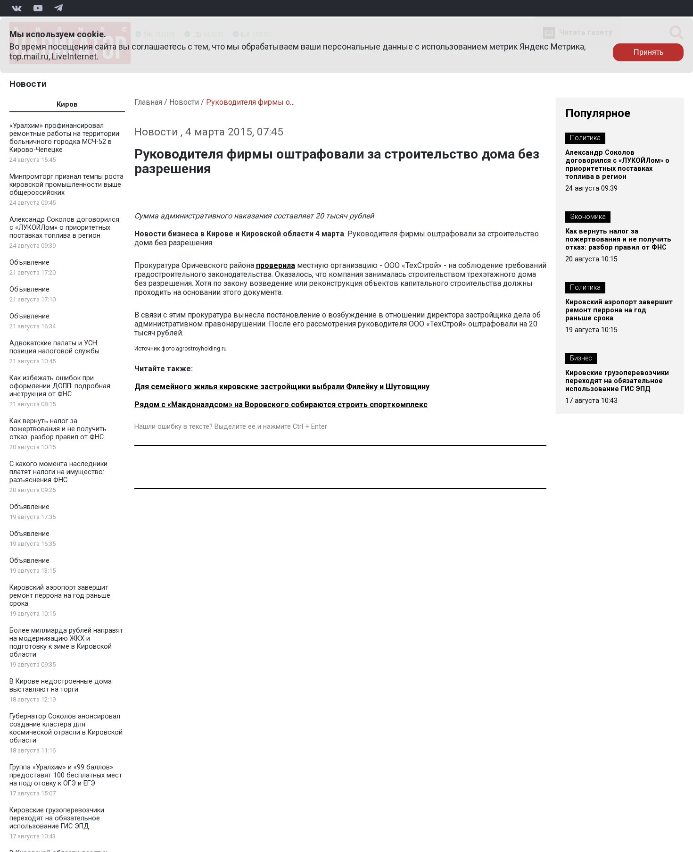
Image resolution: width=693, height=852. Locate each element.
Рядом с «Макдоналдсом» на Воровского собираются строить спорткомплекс (281, 404)
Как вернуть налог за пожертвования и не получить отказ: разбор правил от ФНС (58, 429)
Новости (28, 83)
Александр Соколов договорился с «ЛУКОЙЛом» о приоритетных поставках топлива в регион (64, 228)
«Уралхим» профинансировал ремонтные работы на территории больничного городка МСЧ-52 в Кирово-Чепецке (64, 138)
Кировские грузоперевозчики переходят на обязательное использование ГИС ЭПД (56, 818)
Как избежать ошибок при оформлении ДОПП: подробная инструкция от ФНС (59, 386)
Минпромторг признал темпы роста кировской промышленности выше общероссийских (66, 185)
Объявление (29, 263)
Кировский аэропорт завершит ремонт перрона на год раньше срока (59, 596)
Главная (148, 102)
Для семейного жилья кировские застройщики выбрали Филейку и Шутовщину (281, 386)
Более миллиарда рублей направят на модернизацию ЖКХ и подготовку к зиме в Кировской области (66, 642)
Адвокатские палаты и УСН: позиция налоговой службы (54, 347)
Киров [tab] (67, 104)
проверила (275, 265)
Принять (648, 52)
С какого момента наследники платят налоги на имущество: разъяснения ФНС (58, 472)
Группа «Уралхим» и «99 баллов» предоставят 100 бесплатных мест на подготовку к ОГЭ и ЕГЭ (65, 775)
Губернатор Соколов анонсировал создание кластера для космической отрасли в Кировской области (66, 728)
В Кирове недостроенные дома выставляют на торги (60, 685)
